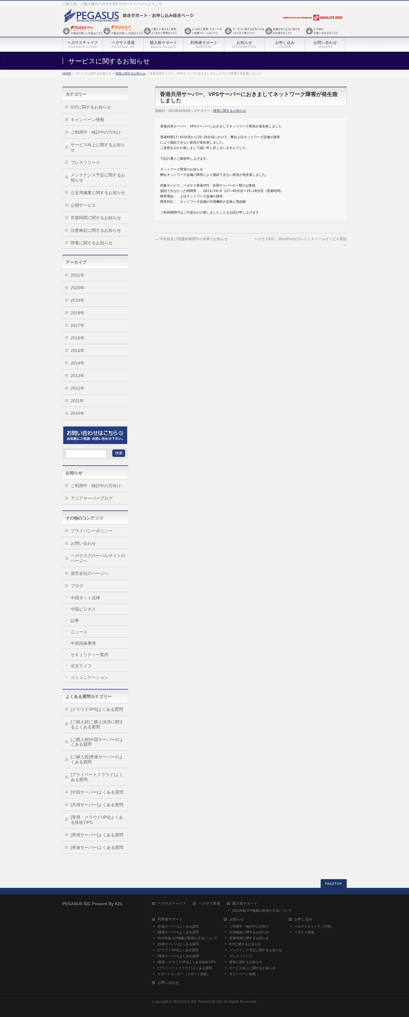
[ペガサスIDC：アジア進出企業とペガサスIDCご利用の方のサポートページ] (203, 35)
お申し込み (303, 919)
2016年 (77, 338)
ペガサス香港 (209, 903)
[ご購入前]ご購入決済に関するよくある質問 (97, 724)
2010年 (77, 413)
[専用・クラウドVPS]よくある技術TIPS (97, 820)
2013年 (77, 375)
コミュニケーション (89, 677)
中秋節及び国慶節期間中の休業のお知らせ (191, 239)
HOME (66, 73)
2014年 (77, 363)
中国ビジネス (83, 609)
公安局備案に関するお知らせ (98, 192)
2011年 (77, 400)
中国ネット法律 (85, 597)
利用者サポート (170, 919)
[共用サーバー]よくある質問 (97, 804)
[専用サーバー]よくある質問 (97, 834)
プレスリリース (85, 162)
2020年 (77, 287)
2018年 (77, 312)
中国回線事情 (83, 643)
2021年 (77, 275)
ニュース (79, 631)
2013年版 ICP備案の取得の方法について (262, 910)
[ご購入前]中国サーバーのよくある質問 (97, 742)
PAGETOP (333, 883)
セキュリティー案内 (89, 654)
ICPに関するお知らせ (91, 107)
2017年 (77, 325)
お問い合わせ (83, 543)
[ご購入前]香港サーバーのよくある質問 (97, 759)
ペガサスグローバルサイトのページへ (98, 558)
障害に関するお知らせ (131, 73)
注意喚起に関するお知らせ (96, 230)
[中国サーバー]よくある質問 (97, 792)
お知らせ (236, 919)
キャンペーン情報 (87, 119)
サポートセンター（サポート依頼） (183, 974)
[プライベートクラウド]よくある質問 (97, 777)
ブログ (77, 585)
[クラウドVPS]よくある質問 (97, 709)
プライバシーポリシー (92, 530)
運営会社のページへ (89, 573)
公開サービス (83, 205)
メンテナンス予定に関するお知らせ (98, 177)
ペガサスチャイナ (171, 903)
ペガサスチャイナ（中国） (314, 926)
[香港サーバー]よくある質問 (97, 847)
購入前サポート (244, 903)
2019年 (77, 300)
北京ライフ (81, 666)
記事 (75, 620)
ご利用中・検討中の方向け (96, 132)
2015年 (77, 350)
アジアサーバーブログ (92, 498)
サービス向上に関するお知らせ (98, 147)
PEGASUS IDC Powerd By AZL (198, 1002)
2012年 (77, 388)
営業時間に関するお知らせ (96, 217)
